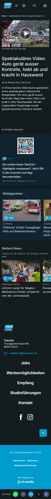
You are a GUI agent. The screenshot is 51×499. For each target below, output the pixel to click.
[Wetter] (34, 5)
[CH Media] (25, 481)
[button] (23, 494)
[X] (38, 494)
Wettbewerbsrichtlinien (26, 465)
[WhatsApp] (15, 494)
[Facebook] (46, 494)
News (4, 16)
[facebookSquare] (21, 417)
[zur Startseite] (7, 5)
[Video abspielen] (25, 33)
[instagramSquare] (30, 417)
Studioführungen (25, 392)
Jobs (25, 363)
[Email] (31, 494)
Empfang (25, 382)
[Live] (24, 5)
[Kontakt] (45, 5)
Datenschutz (19, 460)
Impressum (32, 460)
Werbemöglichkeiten (26, 373)
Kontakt (25, 402)
